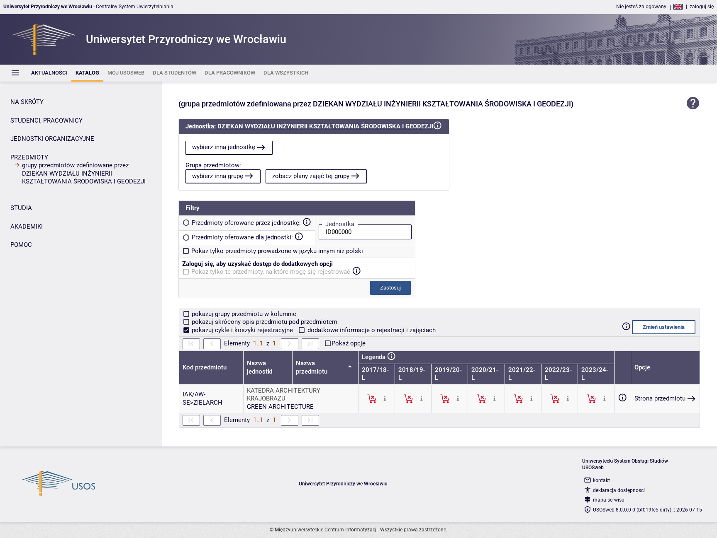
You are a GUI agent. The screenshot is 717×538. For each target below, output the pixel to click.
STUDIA (21, 208)
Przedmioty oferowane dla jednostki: (242, 237)
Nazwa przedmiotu (312, 367)
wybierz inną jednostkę (223, 147)
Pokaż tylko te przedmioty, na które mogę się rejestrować (270, 271)
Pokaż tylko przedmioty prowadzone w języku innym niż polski (277, 251)
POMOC (21, 244)
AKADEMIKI (26, 226)
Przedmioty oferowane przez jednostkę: (246, 223)
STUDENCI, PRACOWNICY (46, 120)
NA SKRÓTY (27, 102)
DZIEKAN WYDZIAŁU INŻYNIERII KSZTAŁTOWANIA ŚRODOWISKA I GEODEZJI (325, 126)
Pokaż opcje (349, 343)
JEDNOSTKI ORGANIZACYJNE (52, 138)
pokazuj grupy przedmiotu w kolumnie (243, 314)
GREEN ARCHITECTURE (280, 406)
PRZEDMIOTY (29, 157)
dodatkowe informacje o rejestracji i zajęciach (371, 330)
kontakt (601, 480)
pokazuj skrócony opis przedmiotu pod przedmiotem (263, 322)
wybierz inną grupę (217, 176)
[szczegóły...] (385, 398)
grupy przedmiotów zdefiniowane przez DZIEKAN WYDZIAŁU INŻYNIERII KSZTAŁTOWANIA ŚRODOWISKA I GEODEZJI (84, 173)
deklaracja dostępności (619, 490)
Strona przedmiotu (659, 398)
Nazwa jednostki (260, 367)
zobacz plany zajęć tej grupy (310, 176)
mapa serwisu (608, 500)
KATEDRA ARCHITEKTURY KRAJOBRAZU (283, 395)
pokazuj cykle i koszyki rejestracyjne (242, 330)
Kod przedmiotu (205, 367)
